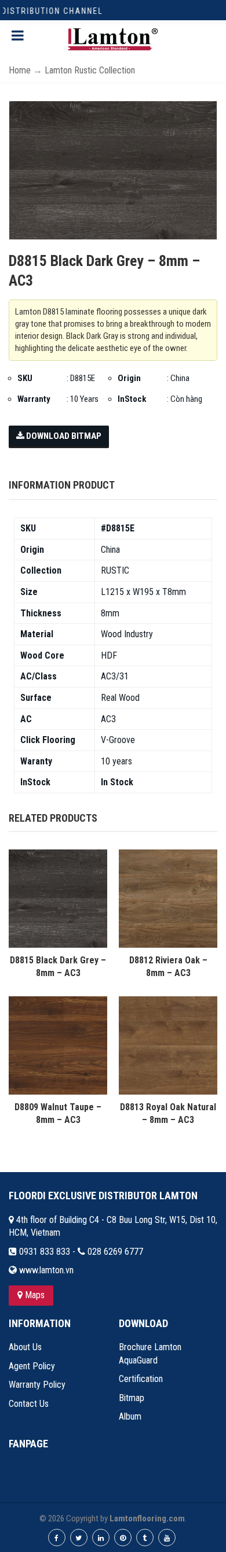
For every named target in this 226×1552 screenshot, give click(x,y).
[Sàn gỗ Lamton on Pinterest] (123, 1537)
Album (130, 1416)
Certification (141, 1378)
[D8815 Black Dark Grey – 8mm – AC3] (58, 898)
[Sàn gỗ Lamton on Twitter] (79, 1537)
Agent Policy (32, 1366)
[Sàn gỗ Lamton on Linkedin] (101, 1537)
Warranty (33, 399)
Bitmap (131, 1397)
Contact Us (29, 1403)
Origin (129, 378)
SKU (24, 378)
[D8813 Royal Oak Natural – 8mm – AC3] (168, 1045)
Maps (34, 1294)
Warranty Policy (37, 1384)
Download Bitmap (62, 436)
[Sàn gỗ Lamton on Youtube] (167, 1537)
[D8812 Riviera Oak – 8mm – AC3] (168, 898)
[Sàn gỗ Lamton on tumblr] (145, 1537)
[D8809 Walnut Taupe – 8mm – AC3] (58, 1045)
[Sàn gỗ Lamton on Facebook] (56, 1537)
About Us (25, 1347)
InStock (132, 399)
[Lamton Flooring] (113, 39)
